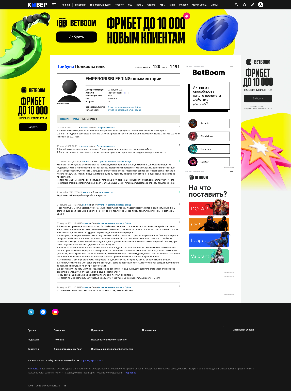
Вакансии (59, 330)
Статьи (75, 119)
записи (84, 127)
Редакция (33, 339)
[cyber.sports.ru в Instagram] (56, 313)
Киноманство (106, 192)
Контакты (33, 349)
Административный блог (68, 349)
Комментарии (89, 119)
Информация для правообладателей (112, 349)
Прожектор (97, 330)
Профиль (65, 119)
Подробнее (130, 372)
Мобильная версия (243, 329)
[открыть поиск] (236, 5)
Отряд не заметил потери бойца (124, 107)
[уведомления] (244, 5)
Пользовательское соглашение (109, 339)
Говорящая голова (106, 127)
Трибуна (65, 66)
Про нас (32, 330)
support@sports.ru (91, 360)
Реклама (59, 339)
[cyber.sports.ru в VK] (44, 313)
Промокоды (149, 330)
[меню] (54, 5)
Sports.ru (36, 368)
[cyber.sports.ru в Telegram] (32, 313)
